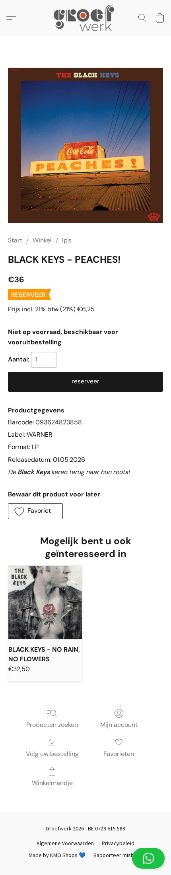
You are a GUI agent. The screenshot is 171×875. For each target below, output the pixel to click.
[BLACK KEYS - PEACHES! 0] (85, 145)
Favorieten (118, 754)
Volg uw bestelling (52, 754)
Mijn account (119, 725)
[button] (85, 858)
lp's (67, 240)
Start (15, 240)
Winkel (42, 240)
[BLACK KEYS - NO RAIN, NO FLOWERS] (45, 602)
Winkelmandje (52, 783)
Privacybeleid (118, 843)
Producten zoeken (52, 725)
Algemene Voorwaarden (65, 843)
